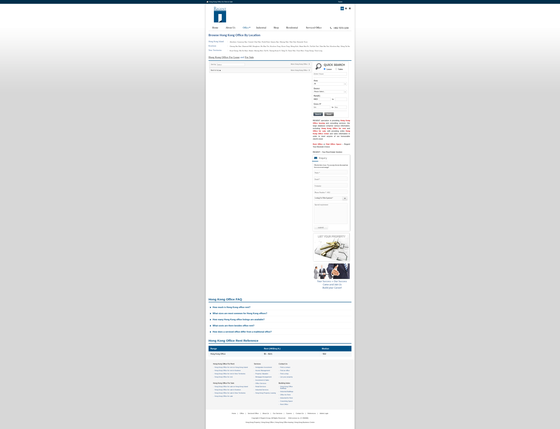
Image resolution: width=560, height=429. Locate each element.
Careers (289, 413)
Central (250, 42)
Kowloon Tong (275, 46)
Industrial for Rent (286, 398)
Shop (276, 27)
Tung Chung (309, 51)
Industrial (261, 27)
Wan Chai (293, 42)
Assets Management (262, 370)
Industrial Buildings (286, 391)
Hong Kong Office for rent (333, 128)
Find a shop (284, 374)
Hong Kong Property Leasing (265, 393)
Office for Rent (285, 395)
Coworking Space (286, 401)
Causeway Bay (242, 42)
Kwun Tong (286, 46)
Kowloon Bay (335, 46)
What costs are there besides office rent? (233, 325)
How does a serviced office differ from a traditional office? (242, 331)
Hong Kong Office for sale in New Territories (230, 393)
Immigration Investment (263, 367)
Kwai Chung (234, 51)
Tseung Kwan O (275, 51)
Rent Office (318, 144)
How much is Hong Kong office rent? (231, 307)
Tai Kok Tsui (314, 46)
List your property (286, 377)
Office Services (260, 383)
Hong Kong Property (253, 422)
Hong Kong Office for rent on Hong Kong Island (231, 367)
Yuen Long (318, 51)
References (312, 413)
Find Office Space (333, 144)
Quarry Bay (275, 42)
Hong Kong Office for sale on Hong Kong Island (231, 386)
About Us (230, 27)
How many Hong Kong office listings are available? (239, 319)
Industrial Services (261, 390)
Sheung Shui (258, 51)
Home (215, 27)
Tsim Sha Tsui (324, 46)
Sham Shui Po (304, 46)
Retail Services (260, 386)
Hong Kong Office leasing (284, 422)
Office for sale (319, 131)
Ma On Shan (243, 51)
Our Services (277, 413)
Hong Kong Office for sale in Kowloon (228, 390)
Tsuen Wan (291, 51)
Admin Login (324, 413)
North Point (266, 42)
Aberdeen (233, 42)
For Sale (249, 57)
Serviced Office (314, 27)
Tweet (340, 2)
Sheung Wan (284, 42)
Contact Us (300, 413)
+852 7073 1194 (341, 28)
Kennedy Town (302, 42)
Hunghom (256, 46)
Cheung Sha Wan (235, 46)
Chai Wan (257, 42)
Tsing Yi (284, 51)
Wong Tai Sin (345, 46)
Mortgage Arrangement (263, 377)
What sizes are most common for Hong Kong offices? (240, 313)
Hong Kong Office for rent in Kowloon (228, 370)
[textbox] (330, 73)
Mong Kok (294, 46)
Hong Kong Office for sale (224, 396)
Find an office (285, 370)
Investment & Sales (262, 380)
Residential (292, 27)
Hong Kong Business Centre (304, 422)
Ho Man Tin (265, 46)
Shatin (251, 51)
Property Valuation (261, 374)
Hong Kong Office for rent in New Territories (230, 374)
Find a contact (285, 367)
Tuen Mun (300, 51)
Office (246, 27)
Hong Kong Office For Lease (224, 57)
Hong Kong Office (267, 422)
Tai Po (266, 51)
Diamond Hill (247, 46)
